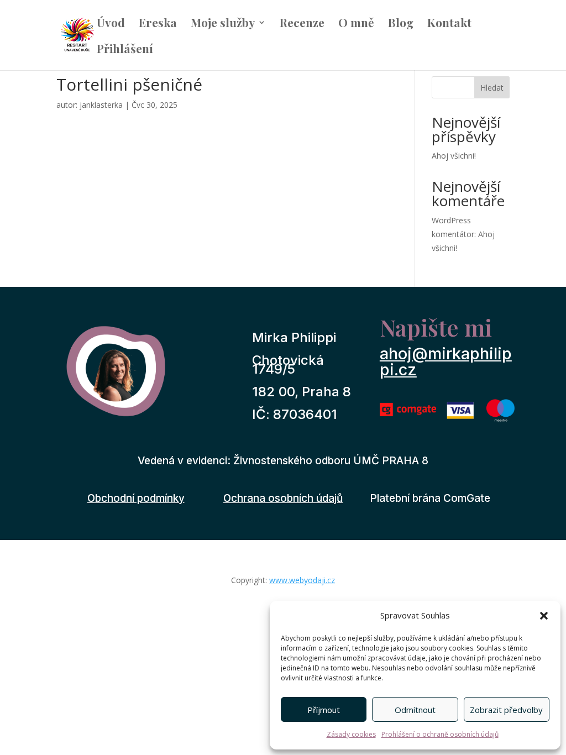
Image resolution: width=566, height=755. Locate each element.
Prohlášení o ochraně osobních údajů (440, 734)
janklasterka (101, 104)
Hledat (492, 87)
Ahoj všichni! (454, 155)
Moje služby (223, 24)
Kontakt (449, 24)
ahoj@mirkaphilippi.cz (446, 361)
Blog (400, 24)
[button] (543, 615)
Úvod (111, 24)
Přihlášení (125, 50)
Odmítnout (415, 709)
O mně (356, 24)
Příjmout (323, 709)
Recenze (302, 24)
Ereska (158, 24)
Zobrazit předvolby (506, 709)
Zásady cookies (351, 734)
